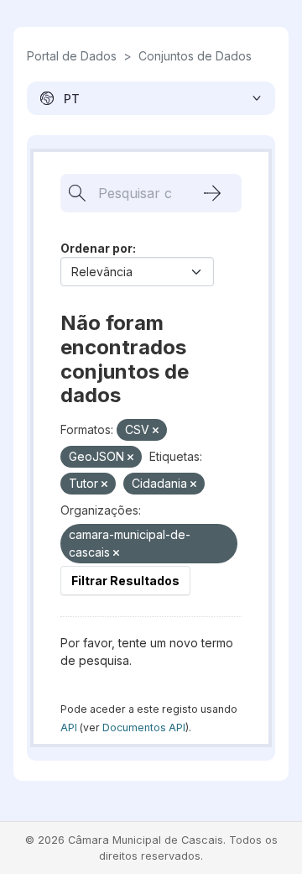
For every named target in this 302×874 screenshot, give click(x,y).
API (68, 727)
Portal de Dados (72, 56)
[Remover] (156, 431)
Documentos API (143, 727)
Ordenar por (96, 248)
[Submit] (212, 193)
